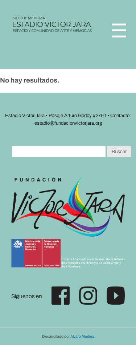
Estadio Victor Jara (52, 27)
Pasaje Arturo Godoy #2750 (77, 115)
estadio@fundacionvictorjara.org (68, 123)
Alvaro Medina (82, 336)
